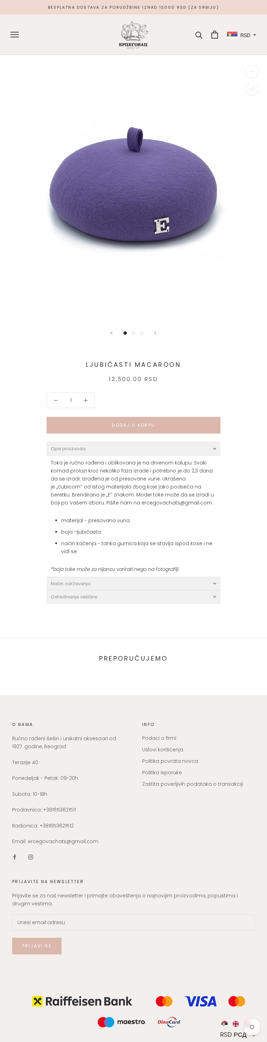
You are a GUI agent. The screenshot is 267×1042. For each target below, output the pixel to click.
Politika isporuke (162, 772)
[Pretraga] (199, 34)
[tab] (133, 448)
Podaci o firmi (159, 738)
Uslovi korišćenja (162, 749)
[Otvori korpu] (214, 35)
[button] (238, 1034)
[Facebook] (14, 857)
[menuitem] (224, 1024)
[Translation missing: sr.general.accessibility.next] (155, 332)
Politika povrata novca (170, 761)
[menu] (238, 1024)
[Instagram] (30, 857)
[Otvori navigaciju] (14, 35)
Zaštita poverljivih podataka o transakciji (192, 784)
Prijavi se (36, 946)
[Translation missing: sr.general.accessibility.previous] (112, 332)
